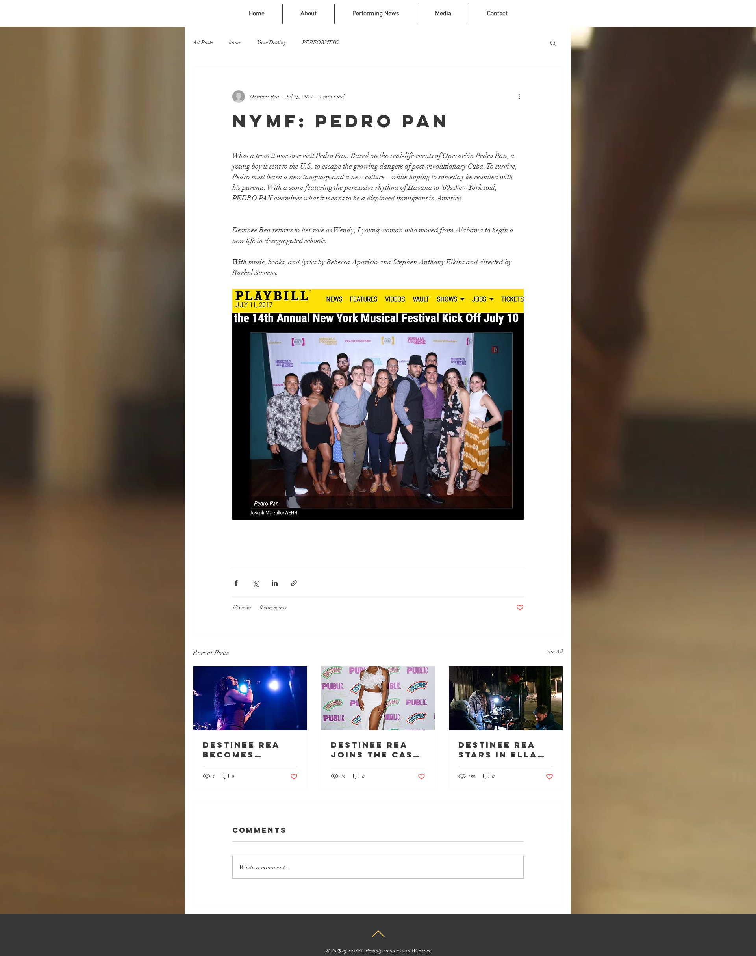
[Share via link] (294, 583)
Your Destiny (271, 42)
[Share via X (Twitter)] (255, 583)
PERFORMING (320, 42)
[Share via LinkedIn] (274, 583)
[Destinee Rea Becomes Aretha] (250, 698)
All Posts (203, 42)
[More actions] (519, 96)
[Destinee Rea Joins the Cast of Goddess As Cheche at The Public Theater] (378, 698)
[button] (553, 42)
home (235, 42)
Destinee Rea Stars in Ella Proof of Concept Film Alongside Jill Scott (502, 749)
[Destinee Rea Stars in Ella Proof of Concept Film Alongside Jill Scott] (506, 698)
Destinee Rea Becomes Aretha (241, 749)
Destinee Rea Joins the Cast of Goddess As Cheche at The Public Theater (376, 749)
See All (555, 651)
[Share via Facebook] (236, 583)
